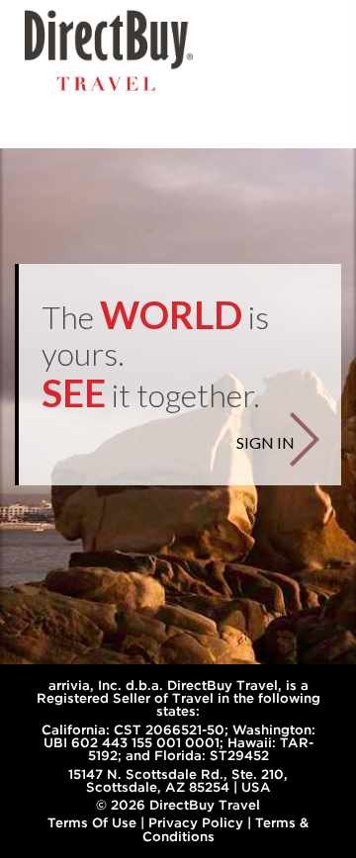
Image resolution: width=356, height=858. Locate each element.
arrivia (69, 685)
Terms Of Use (91, 822)
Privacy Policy (195, 822)
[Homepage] (109, 50)
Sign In (265, 442)
